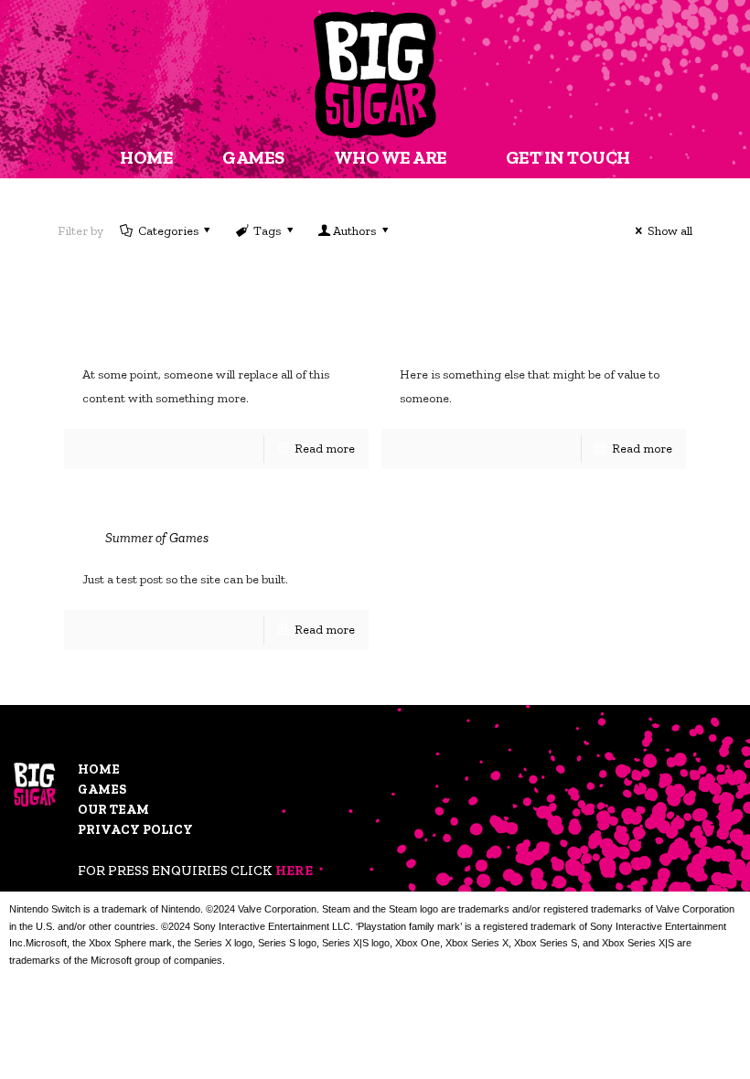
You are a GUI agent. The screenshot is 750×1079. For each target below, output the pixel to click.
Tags (267, 231)
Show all (670, 231)
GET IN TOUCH (568, 157)
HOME (146, 157)
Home (99, 769)
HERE (294, 870)
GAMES (253, 157)
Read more (325, 448)
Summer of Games (157, 537)
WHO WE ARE (390, 157)
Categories (168, 231)
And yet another (184, 329)
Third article (479, 329)
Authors (354, 231)
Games (102, 789)
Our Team (113, 809)
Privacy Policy (135, 830)
